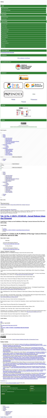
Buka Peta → (44, 401)
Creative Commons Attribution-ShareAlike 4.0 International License (25, 339)
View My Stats (25, 108)
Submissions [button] (5, 148)
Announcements (6, 407)
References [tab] (7, 251)
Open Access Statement (10, 142)
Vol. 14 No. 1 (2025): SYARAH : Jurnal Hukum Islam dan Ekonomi (16, 230)
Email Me (32, 390)
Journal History (4, 33)
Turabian (24, 204)
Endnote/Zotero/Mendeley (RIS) (6, 209)
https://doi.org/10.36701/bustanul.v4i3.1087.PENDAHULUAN (12, 289)
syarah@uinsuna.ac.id (10, 391)
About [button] (4, 136)
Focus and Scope (4, 23)
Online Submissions (9, 149)
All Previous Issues (5, 17)
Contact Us (3, 45)
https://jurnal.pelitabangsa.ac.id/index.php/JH (9, 296)
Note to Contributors (5, 43)
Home (4, 134)
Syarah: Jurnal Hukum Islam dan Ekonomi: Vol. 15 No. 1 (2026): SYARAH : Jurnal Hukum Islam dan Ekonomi (24, 378)
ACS (4, 204)
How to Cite (12, 251)
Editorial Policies (4, 27)
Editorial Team (8, 412)
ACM (1, 204)
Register (4, 159)
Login (4, 160)
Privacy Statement (8, 154)
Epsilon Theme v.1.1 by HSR (6, 416)
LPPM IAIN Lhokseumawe (6, 10)
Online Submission (5, 35)
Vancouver (28, 204)
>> (6, 380)
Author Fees (4, 39)
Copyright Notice (4, 41)
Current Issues (4, 19)
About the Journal (8, 138)
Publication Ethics (8, 150)
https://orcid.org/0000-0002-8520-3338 (11, 249)
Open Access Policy (5, 31)
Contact (6, 414)
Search (4, 135)
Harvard (15, 204)
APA (6, 204)
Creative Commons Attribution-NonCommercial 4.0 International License (23, 126)
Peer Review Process (5, 29)
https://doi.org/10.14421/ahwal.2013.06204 (24, 274)
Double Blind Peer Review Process (12, 141)
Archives (7, 146)
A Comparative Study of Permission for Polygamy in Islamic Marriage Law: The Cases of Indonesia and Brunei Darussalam (24, 356)
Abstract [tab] (2, 251)
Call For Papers (4, 25)
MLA (20, 204)
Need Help (3, 46)
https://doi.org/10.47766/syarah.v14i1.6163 (8, 325)
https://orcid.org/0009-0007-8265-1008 (11, 243)
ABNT (8, 204)
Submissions (7, 413)
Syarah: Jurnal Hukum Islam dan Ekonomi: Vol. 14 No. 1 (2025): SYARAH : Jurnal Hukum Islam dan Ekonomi (24, 357)
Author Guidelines (5, 37)
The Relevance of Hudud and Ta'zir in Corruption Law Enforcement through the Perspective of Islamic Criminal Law (24, 374)
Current (6, 145)
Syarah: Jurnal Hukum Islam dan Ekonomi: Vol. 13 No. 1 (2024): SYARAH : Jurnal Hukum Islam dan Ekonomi (24, 354)
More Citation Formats (5, 203)
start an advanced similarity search (12, 382)
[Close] (0, 4)
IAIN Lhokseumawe (5, 8)
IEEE (18, 204)
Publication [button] (5, 144)
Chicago (12, 204)
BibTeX (14, 209)
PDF (1, 321)
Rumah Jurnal (4, 12)
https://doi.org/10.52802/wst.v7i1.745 (34, 311)
